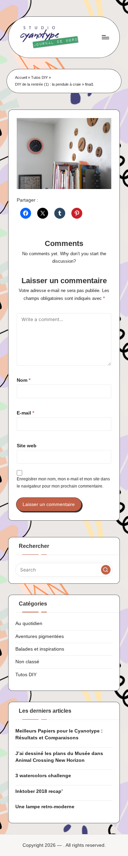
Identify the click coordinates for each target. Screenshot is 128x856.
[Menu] (105, 37)
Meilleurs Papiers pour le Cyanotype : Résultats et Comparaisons (59, 734)
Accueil (21, 77)
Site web (27, 445)
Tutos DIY (39, 77)
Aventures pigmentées (39, 636)
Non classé (27, 661)
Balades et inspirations (39, 649)
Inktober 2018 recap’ (39, 791)
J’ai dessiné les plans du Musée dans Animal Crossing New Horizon (59, 757)
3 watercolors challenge (43, 775)
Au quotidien (28, 623)
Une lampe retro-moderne (44, 806)
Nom (23, 380)
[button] (106, 570)
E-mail (25, 413)
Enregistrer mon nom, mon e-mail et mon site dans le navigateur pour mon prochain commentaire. (63, 483)
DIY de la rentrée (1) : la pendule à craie (48, 84)
